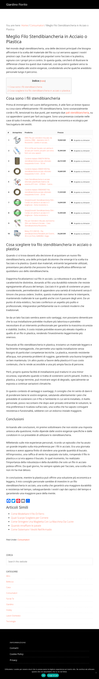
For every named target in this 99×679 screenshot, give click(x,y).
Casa (8, 587)
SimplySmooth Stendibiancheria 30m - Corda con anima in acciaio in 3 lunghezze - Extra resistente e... (40, 212)
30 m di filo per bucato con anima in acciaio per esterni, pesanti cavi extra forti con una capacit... (39, 150)
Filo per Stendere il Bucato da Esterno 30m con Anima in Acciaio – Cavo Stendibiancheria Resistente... (39, 223)
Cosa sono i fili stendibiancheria (24, 86)
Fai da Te (10, 598)
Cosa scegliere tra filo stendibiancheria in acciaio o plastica (38, 90)
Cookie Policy (16, 654)
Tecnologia (11, 621)
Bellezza (9, 581)
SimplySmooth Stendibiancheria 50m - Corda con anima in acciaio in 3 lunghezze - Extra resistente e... (40, 202)
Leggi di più (53, 675)
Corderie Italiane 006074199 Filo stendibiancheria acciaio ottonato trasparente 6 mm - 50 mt (38, 160)
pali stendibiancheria (77, 112)
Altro (8, 576)
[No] (96, 672)
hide (42, 80)
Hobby (9, 610)
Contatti (14, 648)
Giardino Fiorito (16, 4)
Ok (43, 675)
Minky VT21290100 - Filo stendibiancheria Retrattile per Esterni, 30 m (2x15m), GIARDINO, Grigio (39, 233)
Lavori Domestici (13, 615)
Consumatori (24, 539)
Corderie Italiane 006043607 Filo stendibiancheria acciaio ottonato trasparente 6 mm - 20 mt (38, 192)
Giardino (10, 604)
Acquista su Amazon (82, 140)
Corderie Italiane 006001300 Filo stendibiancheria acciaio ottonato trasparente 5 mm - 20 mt (38, 171)
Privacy (13, 660)
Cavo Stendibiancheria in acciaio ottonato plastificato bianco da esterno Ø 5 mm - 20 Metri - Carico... (39, 181)
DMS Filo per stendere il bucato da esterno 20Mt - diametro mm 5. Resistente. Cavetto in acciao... (38, 140)
